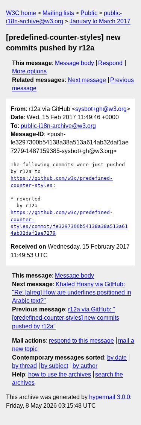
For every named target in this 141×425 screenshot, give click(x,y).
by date (117, 357)
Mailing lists (58, 13)
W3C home (21, 13)
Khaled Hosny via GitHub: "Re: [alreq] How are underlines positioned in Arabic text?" (71, 292)
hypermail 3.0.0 (109, 397)
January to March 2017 (100, 21)
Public (88, 13)
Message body (74, 63)
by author (85, 366)
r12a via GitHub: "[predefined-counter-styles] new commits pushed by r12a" (65, 317)
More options (29, 71)
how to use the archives (59, 374)
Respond (110, 63)
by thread (24, 366)
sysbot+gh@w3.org (101, 109)
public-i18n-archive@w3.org (58, 126)
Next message (87, 80)
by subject (54, 366)
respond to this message (81, 340)
